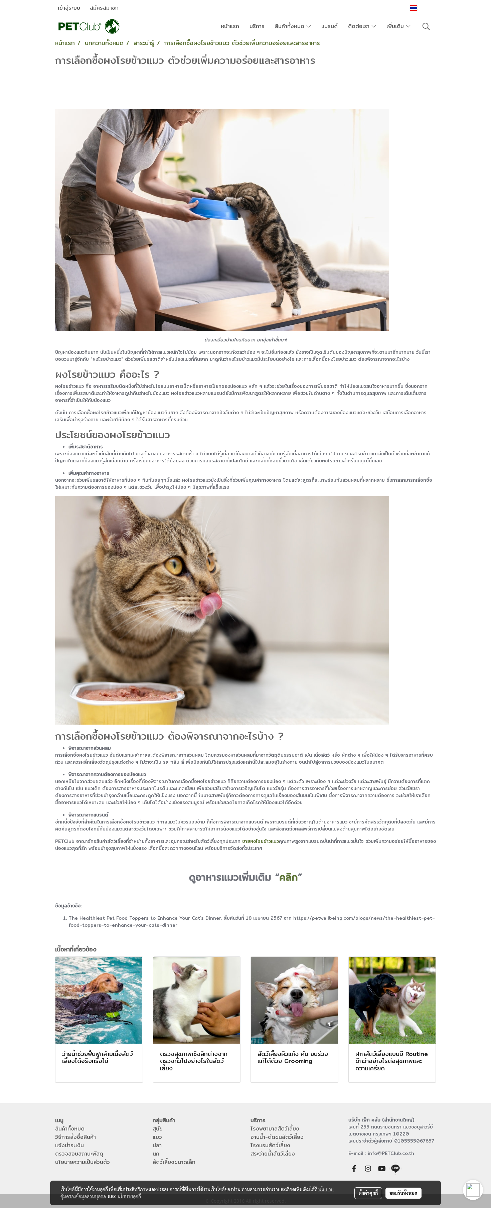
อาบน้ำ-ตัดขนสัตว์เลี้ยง (277, 1137)
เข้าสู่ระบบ (69, 8)
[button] (426, 26)
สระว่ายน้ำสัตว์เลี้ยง (273, 1154)
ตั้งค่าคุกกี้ (368, 1193)
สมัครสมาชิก (104, 8)
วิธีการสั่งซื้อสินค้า (75, 1137)
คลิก (288, 877)
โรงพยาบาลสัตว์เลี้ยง (275, 1128)
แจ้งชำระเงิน (69, 1145)
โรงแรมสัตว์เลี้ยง (270, 1145)
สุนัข (158, 1128)
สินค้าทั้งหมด (290, 26)
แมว (157, 1137)
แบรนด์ (329, 26)
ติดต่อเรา (359, 26)
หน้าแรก (230, 26)
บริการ (257, 26)
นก (156, 1154)
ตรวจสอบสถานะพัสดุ (79, 1154)
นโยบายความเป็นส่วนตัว (82, 1162)
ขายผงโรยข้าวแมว (260, 841)
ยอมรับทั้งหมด (403, 1193)
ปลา (157, 1145)
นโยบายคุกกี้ (129, 1196)
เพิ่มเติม (396, 26)
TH (423, 8)
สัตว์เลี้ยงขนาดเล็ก (174, 1162)
